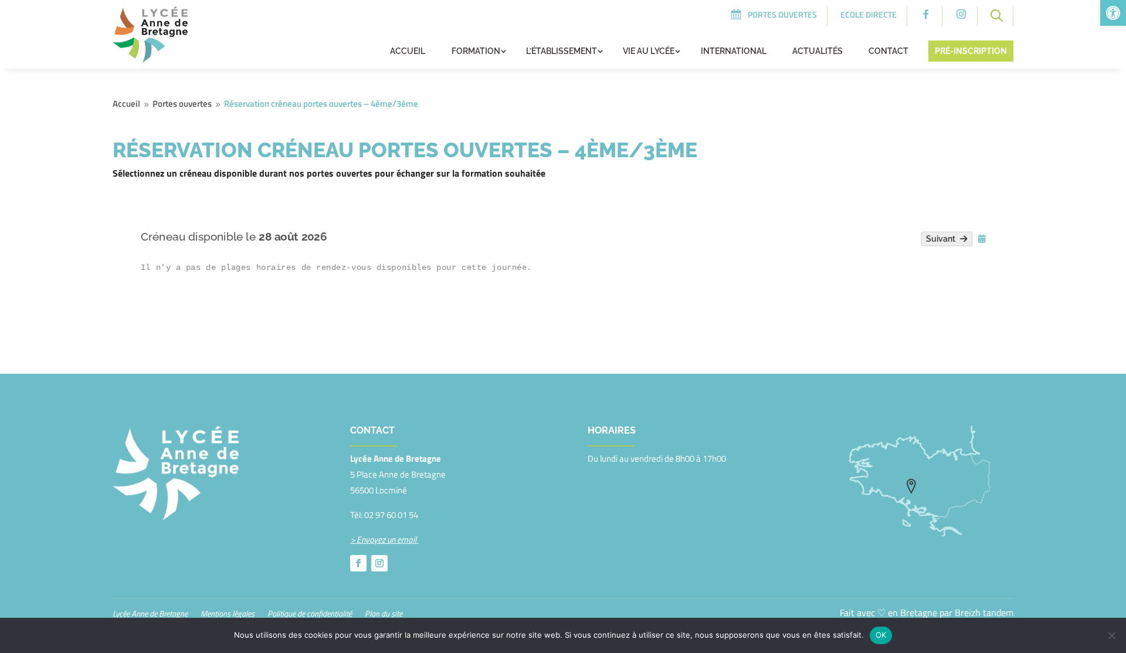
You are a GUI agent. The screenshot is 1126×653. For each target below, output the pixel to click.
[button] (1113, 13)
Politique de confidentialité (309, 615)
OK (881, 635)
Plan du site (383, 615)
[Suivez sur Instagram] (379, 563)
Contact (888, 51)
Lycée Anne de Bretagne (150, 615)
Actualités (817, 51)
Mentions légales (228, 615)
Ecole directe (868, 14)
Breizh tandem (984, 612)
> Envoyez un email (384, 539)
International (734, 51)
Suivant (943, 239)
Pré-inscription (971, 51)
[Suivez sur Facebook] (358, 563)
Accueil (407, 51)
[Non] (1111, 635)
